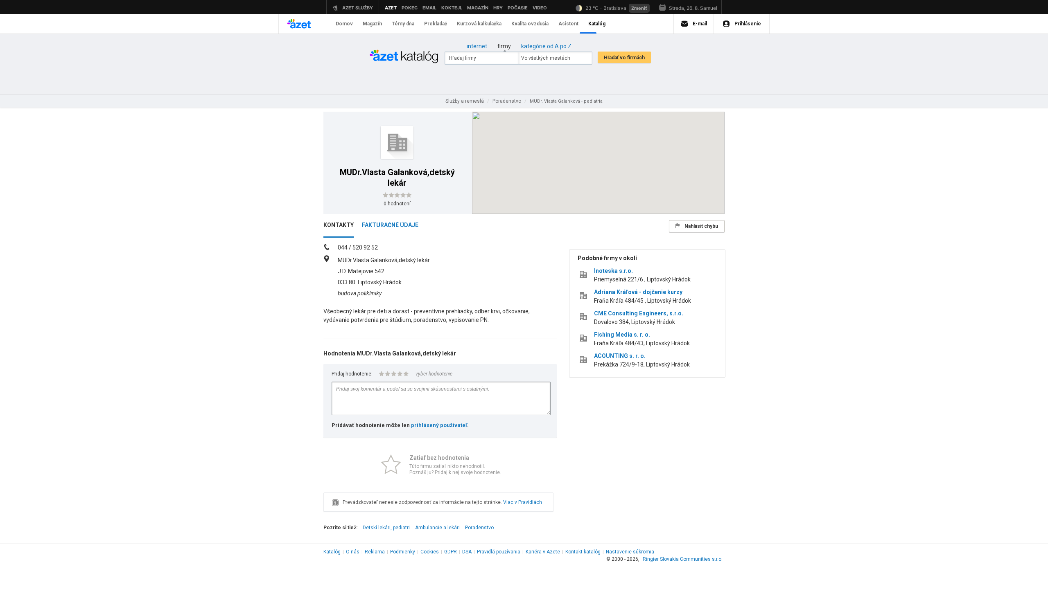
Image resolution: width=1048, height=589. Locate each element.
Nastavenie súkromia (630, 552)
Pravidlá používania (498, 552)
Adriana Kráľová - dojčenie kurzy (638, 292)
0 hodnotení (397, 204)
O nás (352, 552)
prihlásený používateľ (439, 425)
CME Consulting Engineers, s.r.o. (638, 313)
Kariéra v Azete (543, 552)
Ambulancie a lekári (437, 528)
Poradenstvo (479, 528)
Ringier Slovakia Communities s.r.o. (683, 559)
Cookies (429, 552)
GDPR (450, 552)
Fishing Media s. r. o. (622, 334)
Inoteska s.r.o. (613, 271)
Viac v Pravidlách (522, 502)
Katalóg (332, 552)
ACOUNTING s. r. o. (620, 356)
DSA (467, 552)
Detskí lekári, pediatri (386, 528)
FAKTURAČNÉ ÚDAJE (390, 225)
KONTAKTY (338, 225)
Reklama (375, 552)
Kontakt (583, 552)
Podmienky (402, 552)
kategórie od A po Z (546, 46)
